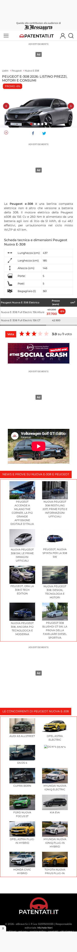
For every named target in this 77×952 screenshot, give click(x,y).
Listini (5, 70)
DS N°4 (61, 746)
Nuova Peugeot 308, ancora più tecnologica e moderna (22, 629)
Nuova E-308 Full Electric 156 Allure (22, 312)
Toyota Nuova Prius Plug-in (55, 871)
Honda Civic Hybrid (22, 871)
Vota (10, 334)
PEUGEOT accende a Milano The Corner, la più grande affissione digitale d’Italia (22, 512)
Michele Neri (45, 927)
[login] (63, 36)
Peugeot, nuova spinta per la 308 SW (55, 553)
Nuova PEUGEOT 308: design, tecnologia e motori (55, 592)
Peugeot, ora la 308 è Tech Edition (22, 590)
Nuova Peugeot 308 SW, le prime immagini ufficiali (22, 555)
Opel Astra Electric (55, 737)
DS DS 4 (22, 762)
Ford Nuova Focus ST (22, 814)
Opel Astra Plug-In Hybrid (22, 841)
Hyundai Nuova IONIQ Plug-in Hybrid (55, 843)
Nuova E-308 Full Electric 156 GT (20, 320)
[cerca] (72, 36)
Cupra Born (22, 785)
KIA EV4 (55, 812)
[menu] (6, 36)
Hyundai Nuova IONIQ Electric (55, 787)
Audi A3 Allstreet (22, 736)
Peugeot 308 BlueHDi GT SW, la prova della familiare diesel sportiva (54, 630)
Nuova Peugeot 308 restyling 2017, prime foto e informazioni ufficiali (55, 509)
